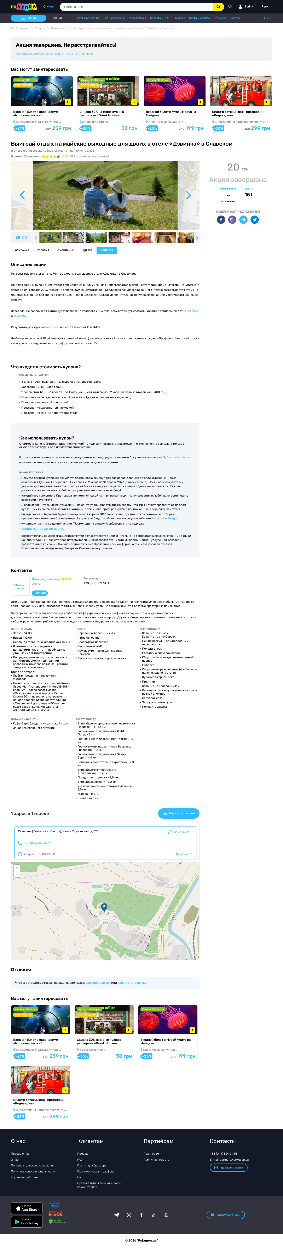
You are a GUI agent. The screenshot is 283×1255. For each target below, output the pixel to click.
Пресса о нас (20, 1153)
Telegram (19, 316)
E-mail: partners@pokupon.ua (229, 1159)
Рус (264, 6)
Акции (57, 18)
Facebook (191, 311)
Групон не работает (24, 1177)
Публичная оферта (156, 1159)
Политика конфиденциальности (33, 1171)
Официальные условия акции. (42, 529)
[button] (104, 907)
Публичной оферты (176, 457)
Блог (80, 1177)
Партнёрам (151, 1153)
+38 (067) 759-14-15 (37, 843)
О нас (15, 1159)
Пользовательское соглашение (32, 1165)
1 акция (40, 593)
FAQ (79, 1159)
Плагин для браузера (91, 1165)
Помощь (82, 1153)
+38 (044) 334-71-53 (223, 1153)
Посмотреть (25, 100)
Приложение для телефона (96, 1171)
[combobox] (136, 7)
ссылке (53, 327)
